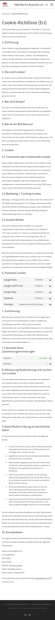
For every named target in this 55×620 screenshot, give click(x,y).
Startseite (6, 14)
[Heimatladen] (30, 615)
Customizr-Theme (40, 608)
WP (18, 608)
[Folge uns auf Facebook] (25, 615)
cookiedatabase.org (42, 578)
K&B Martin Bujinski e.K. (20, 604)
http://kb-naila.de (21, 48)
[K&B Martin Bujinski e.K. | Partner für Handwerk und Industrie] (7, 4)
